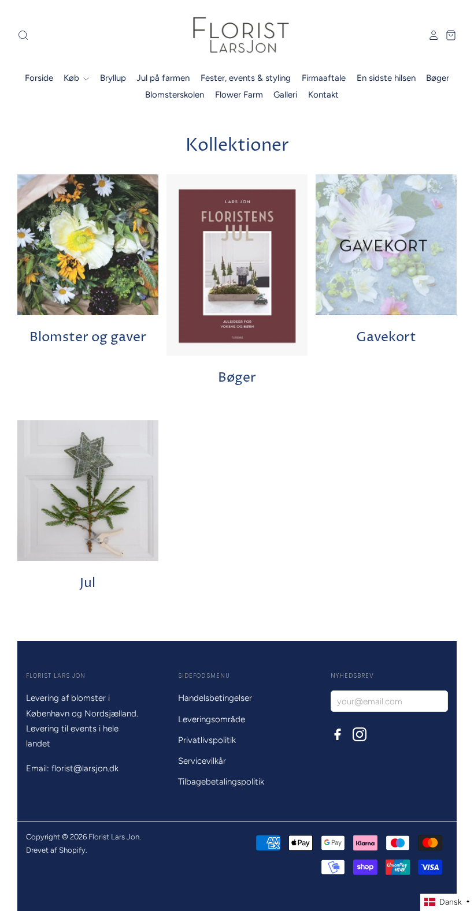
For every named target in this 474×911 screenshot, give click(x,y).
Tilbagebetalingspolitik (221, 781)
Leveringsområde (211, 719)
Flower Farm (239, 94)
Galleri (285, 94)
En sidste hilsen (386, 78)
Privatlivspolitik (207, 740)
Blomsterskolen (174, 94)
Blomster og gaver (87, 337)
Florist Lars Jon (113, 836)
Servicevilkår (202, 761)
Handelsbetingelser (215, 698)
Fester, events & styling (246, 78)
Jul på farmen (163, 78)
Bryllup (113, 78)
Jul (87, 583)
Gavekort (386, 337)
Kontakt (323, 94)
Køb (73, 78)
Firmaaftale (324, 78)
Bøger (437, 78)
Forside (39, 78)
